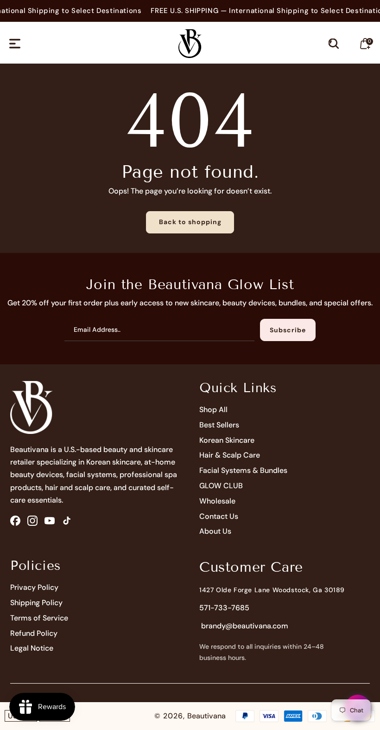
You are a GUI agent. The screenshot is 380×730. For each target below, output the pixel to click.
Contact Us (218, 516)
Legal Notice (31, 648)
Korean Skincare (226, 440)
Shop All (213, 409)
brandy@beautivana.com (243, 626)
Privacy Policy (34, 587)
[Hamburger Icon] (14, 43)
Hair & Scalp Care (229, 455)
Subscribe (288, 330)
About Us (215, 531)
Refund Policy (33, 633)
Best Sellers (219, 425)
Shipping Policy (36, 602)
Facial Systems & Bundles (243, 470)
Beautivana (206, 716)
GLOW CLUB (221, 486)
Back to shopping (190, 222)
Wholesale (217, 501)
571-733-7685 (224, 608)
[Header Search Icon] (333, 43)
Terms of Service (39, 618)
